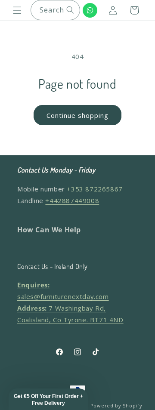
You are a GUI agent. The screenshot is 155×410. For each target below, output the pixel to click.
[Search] (70, 9)
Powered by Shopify (116, 405)
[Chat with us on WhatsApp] (90, 10)
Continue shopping (77, 115)
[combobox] (55, 10)
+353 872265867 (94, 189)
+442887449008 (72, 200)
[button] (17, 10)
